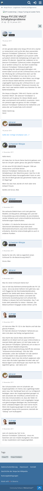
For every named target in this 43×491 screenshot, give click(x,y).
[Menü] (40, 3)
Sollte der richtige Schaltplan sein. (15, 135)
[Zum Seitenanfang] (39, 488)
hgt (5, 22)
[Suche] (29, 3)
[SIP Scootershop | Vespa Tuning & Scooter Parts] (21, 12)
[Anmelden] (34, 2)
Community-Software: (21, 488)
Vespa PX (5, 457)
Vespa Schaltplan (16, 457)
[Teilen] (40, 26)
